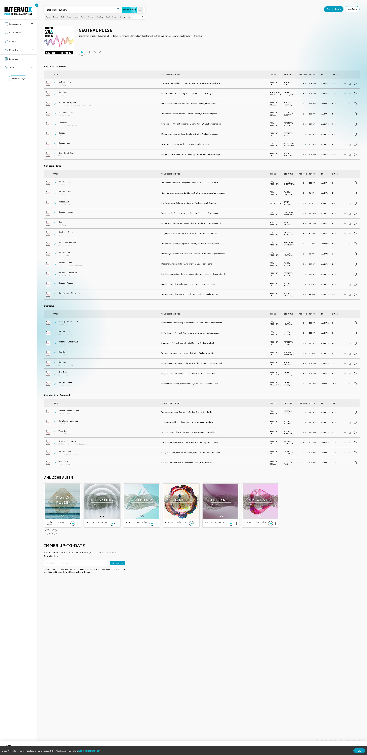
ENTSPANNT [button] (288, 184)
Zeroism (62, 123)
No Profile (64, 331)
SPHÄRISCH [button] (289, 214)
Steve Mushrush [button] (65, 205)
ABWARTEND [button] (289, 352)
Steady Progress (67, 441)
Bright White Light (68, 411)
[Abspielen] (82, 52)
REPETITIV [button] (288, 82)
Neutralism (64, 143)
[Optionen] (78, 523)
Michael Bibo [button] (64, 444)
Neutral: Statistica (137, 522)
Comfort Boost (65, 232)
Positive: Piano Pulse (55, 523)
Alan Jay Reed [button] (65, 215)
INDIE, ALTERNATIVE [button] (275, 376)
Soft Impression (67, 242)
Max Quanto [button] (63, 375)
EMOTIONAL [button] (289, 212)
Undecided (63, 202)
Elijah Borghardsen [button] (67, 126)
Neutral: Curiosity (175, 522)
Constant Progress (68, 421)
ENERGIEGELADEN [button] (291, 155)
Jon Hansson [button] (64, 115)
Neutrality (64, 181)
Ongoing (62, 92)
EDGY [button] (292, 95)
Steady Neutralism (68, 321)
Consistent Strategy (69, 293)
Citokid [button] (62, 85)
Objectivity (64, 82)
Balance (62, 362)
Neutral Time (65, 263)
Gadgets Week (65, 382)
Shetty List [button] (64, 345)
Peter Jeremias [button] (65, 414)
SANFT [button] (286, 202)
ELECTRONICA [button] (276, 92)
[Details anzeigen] (355, 83)
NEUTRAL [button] (287, 105)
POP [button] (271, 123)
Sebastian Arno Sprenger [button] (70, 266)
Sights (61, 352)
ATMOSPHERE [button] (275, 95)
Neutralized (64, 191)
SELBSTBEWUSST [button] (291, 145)
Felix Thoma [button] (64, 255)
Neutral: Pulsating (96, 522)
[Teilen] (100, 52)
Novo (60, 222)
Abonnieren (118, 563)
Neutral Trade (65, 212)
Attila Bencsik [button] (65, 365)
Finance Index (65, 112)
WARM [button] (286, 235)
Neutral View (65, 252)
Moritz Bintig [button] (65, 245)
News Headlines (66, 153)
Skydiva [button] (62, 296)
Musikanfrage (18, 78)
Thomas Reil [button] (64, 156)
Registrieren (334, 9)
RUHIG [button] (286, 84)
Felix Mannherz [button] (80, 444)
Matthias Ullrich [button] (83, 105)
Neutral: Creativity (255, 522)
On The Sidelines (67, 273)
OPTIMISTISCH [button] (290, 444)
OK (359, 750)
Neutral (62, 133)
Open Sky (63, 461)
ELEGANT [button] (287, 102)
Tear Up (62, 431)
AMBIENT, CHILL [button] (274, 83)
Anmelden (352, 9)
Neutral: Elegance (214, 522)
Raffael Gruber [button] (65, 105)
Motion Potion (65, 283)
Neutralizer (64, 451)
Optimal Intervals (68, 342)
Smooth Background (68, 102)
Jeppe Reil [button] (63, 95)
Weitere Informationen (89, 751)
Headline (63, 372)
